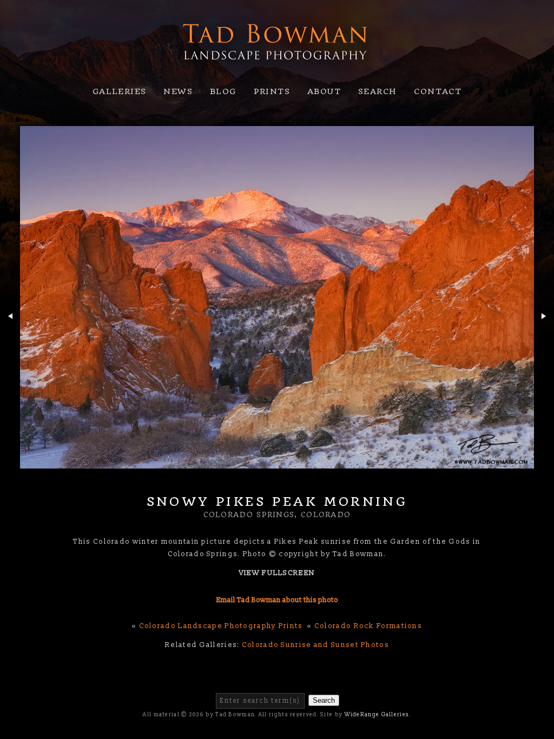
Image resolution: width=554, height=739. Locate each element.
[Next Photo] (544, 333)
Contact (437, 91)
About (324, 91)
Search (377, 91)
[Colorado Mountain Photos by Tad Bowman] (277, 71)
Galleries (120, 91)
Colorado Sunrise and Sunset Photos (315, 645)
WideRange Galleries (377, 714)
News (178, 91)
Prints (272, 91)
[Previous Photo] (10, 333)
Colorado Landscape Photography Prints (221, 626)
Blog (223, 91)
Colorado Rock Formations (368, 626)
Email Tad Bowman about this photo (277, 600)
